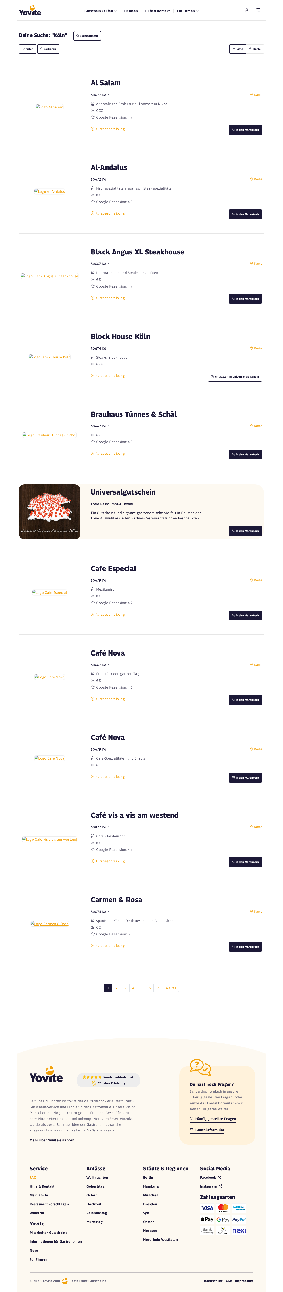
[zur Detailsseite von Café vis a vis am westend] (49, 839)
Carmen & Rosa (116, 899)
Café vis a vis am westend (134, 815)
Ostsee (149, 1222)
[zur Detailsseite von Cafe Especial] (49, 592)
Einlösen (131, 11)
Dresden (150, 1204)
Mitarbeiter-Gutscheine (48, 1233)
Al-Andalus (109, 167)
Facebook (208, 1177)
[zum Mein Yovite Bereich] (246, 10)
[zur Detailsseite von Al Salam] (49, 107)
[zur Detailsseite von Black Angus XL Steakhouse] (49, 276)
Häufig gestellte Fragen (215, 1119)
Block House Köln (120, 336)
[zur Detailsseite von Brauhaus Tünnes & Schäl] (49, 435)
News (34, 1250)
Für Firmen (38, 1259)
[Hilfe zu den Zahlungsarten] (226, 1218)
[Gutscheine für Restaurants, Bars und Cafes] (30, 10)
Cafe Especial (113, 568)
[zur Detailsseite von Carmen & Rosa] (50, 924)
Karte (256, 49)
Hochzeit (93, 1204)
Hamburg (151, 1186)
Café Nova (108, 652)
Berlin (148, 1177)
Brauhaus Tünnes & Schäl (134, 414)
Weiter (170, 988)
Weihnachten (97, 1177)
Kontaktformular (209, 1130)
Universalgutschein (123, 491)
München (150, 1195)
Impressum (244, 1281)
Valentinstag (96, 1213)
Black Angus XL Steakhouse (138, 251)
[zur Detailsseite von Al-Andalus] (49, 191)
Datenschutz (212, 1281)
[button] (49, 106)
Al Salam (106, 82)
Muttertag (94, 1222)
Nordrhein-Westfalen (160, 1239)
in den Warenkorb (247, 129)
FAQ (33, 1177)
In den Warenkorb (247, 530)
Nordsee (150, 1231)
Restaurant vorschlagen (49, 1204)
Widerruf (37, 1213)
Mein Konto (39, 1195)
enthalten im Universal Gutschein (236, 376)
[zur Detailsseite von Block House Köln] (49, 357)
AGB (229, 1281)
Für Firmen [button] (186, 11)
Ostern (92, 1195)
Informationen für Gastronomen (56, 1241)
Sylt (146, 1213)
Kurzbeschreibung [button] (110, 129)
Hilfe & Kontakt (157, 11)
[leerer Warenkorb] (258, 10)
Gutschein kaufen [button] (99, 11)
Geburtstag (95, 1186)
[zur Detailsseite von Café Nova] (49, 677)
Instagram (209, 1186)
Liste (239, 49)
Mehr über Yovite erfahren (52, 1140)
